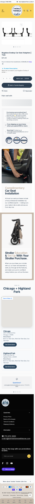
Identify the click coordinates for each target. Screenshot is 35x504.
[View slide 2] (16, 392)
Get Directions (10, 344)
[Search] (24, 10)
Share (5, 90)
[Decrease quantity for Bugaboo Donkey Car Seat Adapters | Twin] (3, 78)
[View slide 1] (14, 392)
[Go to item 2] (16, 47)
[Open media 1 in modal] (21, 24)
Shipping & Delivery (9, 424)
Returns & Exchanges (9, 419)
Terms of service (20, 495)
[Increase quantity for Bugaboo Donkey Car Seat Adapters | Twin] (10, 78)
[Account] (30, 10)
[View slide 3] (18, 392)
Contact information (17, 497)
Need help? (28, 91)
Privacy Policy (7, 416)
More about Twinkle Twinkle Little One (17, 481)
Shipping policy (27, 495)
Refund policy (6, 495)
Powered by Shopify (26, 492)
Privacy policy (13, 495)
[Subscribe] (29, 456)
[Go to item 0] (14, 47)
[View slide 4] (20, 392)
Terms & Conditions (8, 421)
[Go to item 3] (18, 47)
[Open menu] (2, 10)
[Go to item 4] (20, 47)
